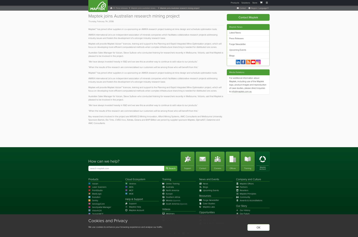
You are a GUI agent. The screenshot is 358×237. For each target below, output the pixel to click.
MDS (131, 187)
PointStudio (97, 190)
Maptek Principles (248, 193)
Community (245, 197)
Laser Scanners (99, 187)
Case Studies (209, 203)
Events (215, 179)
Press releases (122, 8)
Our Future (245, 213)
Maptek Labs (209, 206)
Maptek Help (135, 206)
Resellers (244, 190)
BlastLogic (97, 193)
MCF (131, 190)
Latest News (235, 32)
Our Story (241, 206)
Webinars (170, 213)
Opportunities (207, 212)
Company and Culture (248, 179)
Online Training (173, 183)
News (202, 179)
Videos (166, 209)
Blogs (232, 55)
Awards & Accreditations (251, 200)
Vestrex (132, 183)
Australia (170, 187)
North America (172, 190)
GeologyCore (98, 203)
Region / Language (259, 8)
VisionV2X (97, 210)
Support (132, 203)
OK (258, 227)
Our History (245, 210)
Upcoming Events (237, 49)
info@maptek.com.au (242, 91)
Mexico (173, 200)
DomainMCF (97, 213)
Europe (169, 193)
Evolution (96, 197)
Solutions (245, 2)
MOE (131, 193)
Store (254, 2)
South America (176, 203)
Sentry (95, 200)
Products (235, 2)
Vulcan (95, 183)
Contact (242, 8)
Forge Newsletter (237, 44)
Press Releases (236, 38)
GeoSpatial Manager (101, 207)
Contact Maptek (248, 17)
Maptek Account (136, 210)
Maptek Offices (247, 183)
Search (172, 168)
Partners (244, 187)
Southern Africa (173, 197)
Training (166, 179)
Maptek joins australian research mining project (144, 8)
